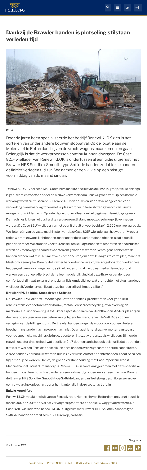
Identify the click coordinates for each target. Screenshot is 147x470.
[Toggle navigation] (117, 7)
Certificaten (83, 463)
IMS (70, 463)
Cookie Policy (36, 463)
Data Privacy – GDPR (105, 463)
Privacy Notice (55, 463)
